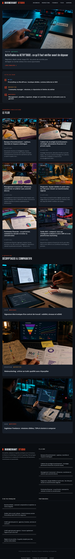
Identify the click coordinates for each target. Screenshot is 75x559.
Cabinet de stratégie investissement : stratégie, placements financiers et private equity (55, 464)
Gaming (69, 3)
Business (36, 3)
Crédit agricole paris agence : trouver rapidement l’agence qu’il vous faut (18, 531)
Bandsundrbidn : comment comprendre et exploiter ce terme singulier (20, 505)
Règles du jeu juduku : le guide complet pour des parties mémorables (18, 540)
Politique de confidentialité (40, 558)
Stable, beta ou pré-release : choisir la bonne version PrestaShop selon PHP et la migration (19, 514)
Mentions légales (25, 558)
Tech (62, 3)
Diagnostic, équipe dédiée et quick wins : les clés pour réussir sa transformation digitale (56, 481)
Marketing (46, 3)
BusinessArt (15, 3)
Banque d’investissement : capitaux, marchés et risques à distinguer (55, 456)
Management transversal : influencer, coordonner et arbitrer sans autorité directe (56, 473)
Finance (55, 3)
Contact (52, 558)
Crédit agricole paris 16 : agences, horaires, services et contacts (20, 522)
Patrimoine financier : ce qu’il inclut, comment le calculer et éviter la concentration (55, 490)
